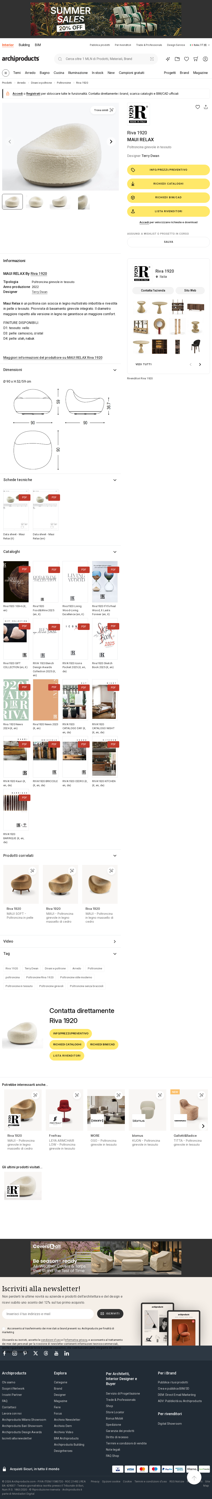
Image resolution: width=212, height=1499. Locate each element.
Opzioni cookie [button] (111, 1481)
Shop (109, 1406)
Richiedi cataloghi (168, 183)
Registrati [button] (33, 93)
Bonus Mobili (114, 1418)
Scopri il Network (13, 1388)
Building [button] (24, 45)
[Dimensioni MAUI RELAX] (60, 429)
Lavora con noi (12, 1413)
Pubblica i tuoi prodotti (173, 1382)
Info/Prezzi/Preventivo (168, 169)
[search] (60, 59)
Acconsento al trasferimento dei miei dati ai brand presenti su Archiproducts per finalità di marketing (58, 1330)
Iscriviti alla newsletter (17, 1438)
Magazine (60, 1401)
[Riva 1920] (138, 114)
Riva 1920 (137, 132)
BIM (38, 45)
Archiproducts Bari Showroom (22, 1426)
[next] (200, 364)
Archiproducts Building (69, 1444)
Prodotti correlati (18, 855)
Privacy (95, 1481)
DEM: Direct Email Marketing (177, 1394)
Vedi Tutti (144, 364)
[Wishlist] (186, 59)
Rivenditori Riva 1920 (140, 378)
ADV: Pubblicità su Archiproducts (180, 1401)
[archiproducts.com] (20, 59)
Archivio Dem (63, 1426)
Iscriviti (113, 1313)
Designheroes (63, 1450)
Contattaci (9, 1407)
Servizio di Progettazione (123, 1393)
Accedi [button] (18, 93)
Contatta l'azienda (153, 290)
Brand (58, 1388)
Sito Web (190, 290)
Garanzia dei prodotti (120, 1431)
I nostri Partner (12, 1394)
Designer (60, 1394)
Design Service (176, 45)
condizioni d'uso (51, 1340)
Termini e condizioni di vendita (126, 1443)
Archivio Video (63, 1432)
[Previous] (9, 141)
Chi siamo (8, 1382)
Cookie (127, 1481)
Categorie (60, 1382)
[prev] (190, 364)
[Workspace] (177, 59)
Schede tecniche (17, 480)
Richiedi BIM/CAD (168, 197)
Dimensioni (12, 369)
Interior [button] (8, 45)
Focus (58, 1413)
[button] (200, 45)
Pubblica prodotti (100, 45)
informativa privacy (76, 1340)
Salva (168, 241)
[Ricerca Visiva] (152, 59)
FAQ (5, 1401)
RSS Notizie (177, 1481)
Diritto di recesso (117, 1437)
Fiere (57, 1407)
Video (8, 941)
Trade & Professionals (149, 45)
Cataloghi (11, 551)
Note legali (113, 1449)
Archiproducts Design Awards (22, 1432)
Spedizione (113, 1424)
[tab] (209, 45)
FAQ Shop (112, 1455)
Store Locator (115, 1412)
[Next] (111, 141)
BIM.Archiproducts (66, 1438)
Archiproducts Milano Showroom (24, 1419)
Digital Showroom (170, 1423)
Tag (6, 953)
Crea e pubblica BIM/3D (173, 1388)
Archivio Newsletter (67, 1419)
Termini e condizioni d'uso (151, 1481)
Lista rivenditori (168, 211)
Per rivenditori (123, 45)
